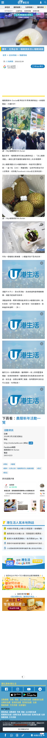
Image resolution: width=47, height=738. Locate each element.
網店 (5, 464)
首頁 (4, 55)
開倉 (17, 699)
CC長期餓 (9, 61)
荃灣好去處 (16, 702)
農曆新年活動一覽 (21, 420)
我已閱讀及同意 (23, 729)
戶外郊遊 (13, 705)
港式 (39, 468)
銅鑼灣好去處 (38, 699)
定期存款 (36, 11)
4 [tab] (25, 13)
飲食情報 (13, 55)
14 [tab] (23, 18)
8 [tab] (21, 16)
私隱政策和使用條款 (20, 725)
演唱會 (7, 7)
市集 (12, 699)
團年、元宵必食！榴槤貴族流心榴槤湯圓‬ (19, 468)
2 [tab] (21, 13)
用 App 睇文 (38, 66)
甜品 (5, 472)
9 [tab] (23, 16)
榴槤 (13, 464)
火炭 (30, 443)
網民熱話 (4, 711)
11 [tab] (27, 16)
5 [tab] (27, 13)
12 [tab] (29, 16)
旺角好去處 (27, 702)
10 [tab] (25, 16)
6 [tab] (29, 13)
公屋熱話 (19, 11)
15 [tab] (25, 18)
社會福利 (22, 705)
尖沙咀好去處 (25, 699)
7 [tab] (18, 16)
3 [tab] (23, 13)
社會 (35, 702)
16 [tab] (27, 18)
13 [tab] (21, 18)
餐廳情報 (23, 55)
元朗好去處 (5, 702)
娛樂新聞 (27, 11)
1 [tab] (18, 13)
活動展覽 (5, 699)
